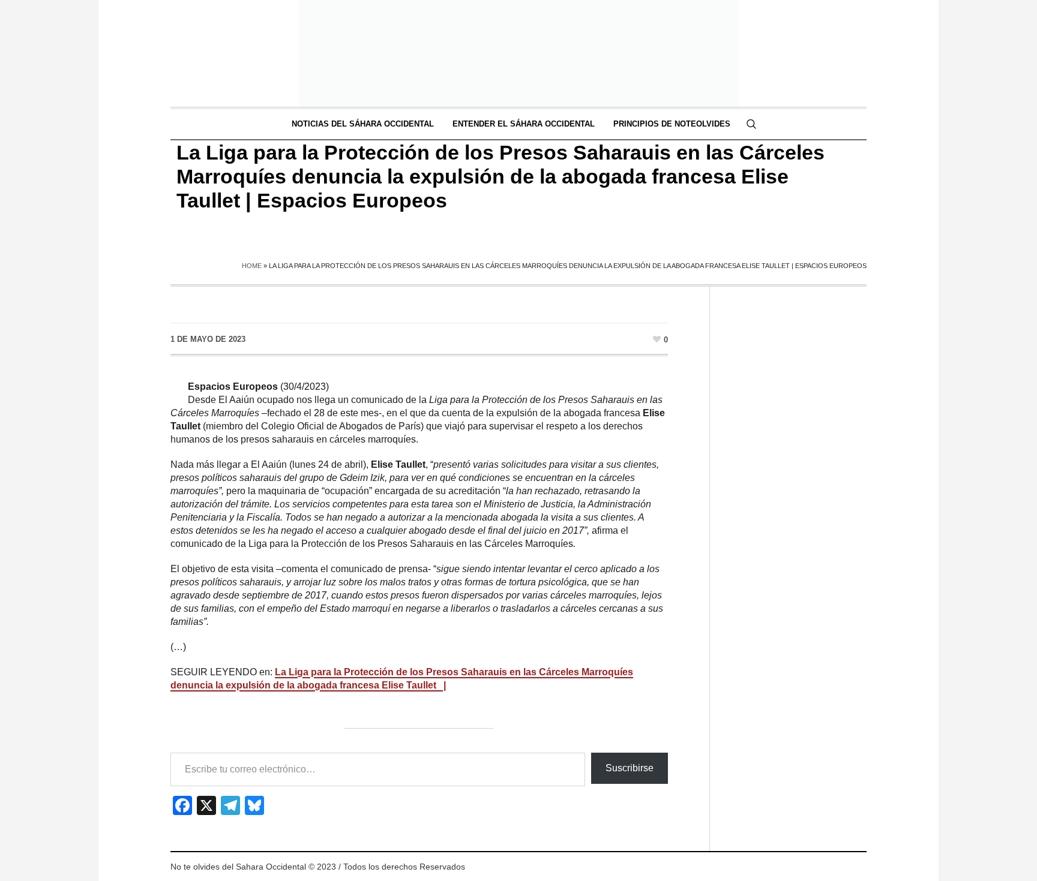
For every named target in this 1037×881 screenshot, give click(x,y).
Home (252, 265)
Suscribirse (630, 768)
